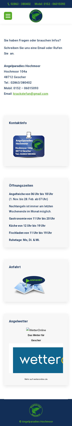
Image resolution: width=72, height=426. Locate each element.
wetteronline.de (40, 379)
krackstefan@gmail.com (30, 94)
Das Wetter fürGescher (36, 338)
